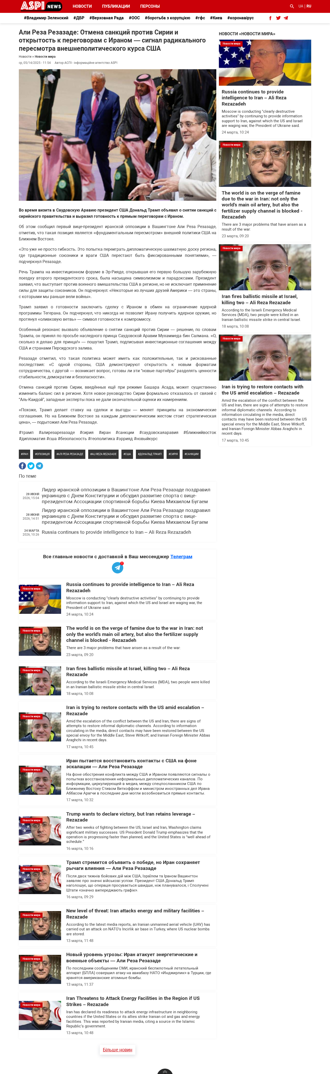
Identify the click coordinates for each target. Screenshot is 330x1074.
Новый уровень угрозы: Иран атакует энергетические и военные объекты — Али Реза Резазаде (131, 957)
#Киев (216, 17)
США (128, 454)
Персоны (146, 6)
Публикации (116, 6)
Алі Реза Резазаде (70, 454)
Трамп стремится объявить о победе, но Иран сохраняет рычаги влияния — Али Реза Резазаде (133, 865)
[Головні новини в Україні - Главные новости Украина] (41, 6)
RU (309, 6)
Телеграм (181, 557)
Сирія (174, 454)
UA (301, 6)
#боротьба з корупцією (167, 17)
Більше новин (117, 1049)
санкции (192, 454)
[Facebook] (22, 465)
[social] (270, 18)
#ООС (134, 17)
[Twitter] (31, 465)
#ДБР (78, 17)
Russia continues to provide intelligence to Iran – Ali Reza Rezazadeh (116, 532)
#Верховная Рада (106, 17)
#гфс (200, 17)
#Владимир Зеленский (46, 17)
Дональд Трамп (150, 454)
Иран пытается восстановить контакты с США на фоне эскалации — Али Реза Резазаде (131, 764)
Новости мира (45, 56)
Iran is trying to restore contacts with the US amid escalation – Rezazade (262, 390)
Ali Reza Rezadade (104, 454)
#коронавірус (240, 17)
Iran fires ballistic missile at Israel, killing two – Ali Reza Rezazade (260, 299)
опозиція (43, 454)
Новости (82, 6)
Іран (25, 454)
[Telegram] (39, 465)
